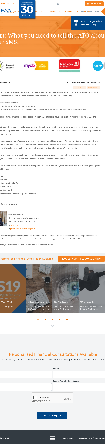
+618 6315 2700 (17, 225)
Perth (13, 3)
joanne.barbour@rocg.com (22, 228)
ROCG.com (5, 3)
